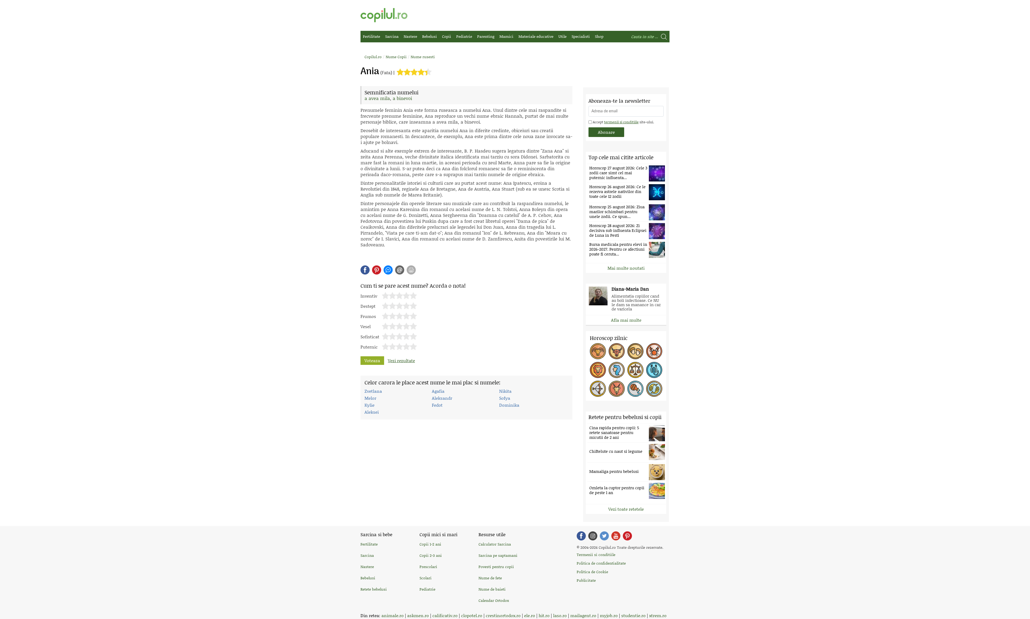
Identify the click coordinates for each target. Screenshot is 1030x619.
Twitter (604, 535)
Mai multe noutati (626, 268)
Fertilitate (371, 36)
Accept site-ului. (623, 122)
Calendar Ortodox (494, 600)
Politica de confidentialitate (601, 563)
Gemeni (635, 351)
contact (399, 270)
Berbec (598, 351)
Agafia (438, 391)
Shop (599, 36)
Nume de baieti (492, 589)
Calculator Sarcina (495, 544)
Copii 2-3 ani (431, 555)
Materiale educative (535, 36)
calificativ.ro (445, 615)
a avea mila (377, 98)
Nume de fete (490, 578)
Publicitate (586, 580)
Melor (370, 398)
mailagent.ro (583, 615)
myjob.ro (609, 615)
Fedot (437, 405)
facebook (365, 270)
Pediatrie (464, 36)
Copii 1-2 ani (430, 544)
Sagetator (598, 389)
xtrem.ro (658, 615)
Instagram (592, 535)
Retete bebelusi (373, 589)
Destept (368, 305)
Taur (617, 351)
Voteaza (372, 360)
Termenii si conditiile (596, 554)
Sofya (504, 398)
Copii (446, 36)
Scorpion (654, 370)
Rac (654, 351)
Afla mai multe (626, 320)
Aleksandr (442, 398)
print (411, 270)
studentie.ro (633, 615)
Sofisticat (369, 336)
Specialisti (581, 36)
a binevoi (402, 98)
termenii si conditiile (621, 122)
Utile (562, 36)
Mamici (506, 36)
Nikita (505, 391)
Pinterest (376, 270)
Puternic (369, 346)
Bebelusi (429, 36)
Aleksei (372, 412)
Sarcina (392, 36)
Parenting (485, 36)
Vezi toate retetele (626, 509)
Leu (598, 370)
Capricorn (617, 389)
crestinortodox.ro (503, 615)
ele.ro (529, 615)
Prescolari (428, 566)
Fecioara (617, 370)
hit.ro (544, 615)
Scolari (426, 578)
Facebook (581, 535)
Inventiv (368, 295)
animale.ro (392, 615)
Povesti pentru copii (496, 566)
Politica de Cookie (592, 571)
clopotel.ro (471, 615)
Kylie (369, 405)
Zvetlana (373, 391)
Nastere (410, 36)
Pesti (654, 389)
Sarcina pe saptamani (498, 555)
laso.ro (560, 615)
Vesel (365, 326)
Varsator (635, 389)
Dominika (509, 405)
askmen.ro (418, 615)
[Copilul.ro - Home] (383, 15)
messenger (388, 270)
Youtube (615, 535)
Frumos (368, 315)
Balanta (635, 370)
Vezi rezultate (401, 360)
